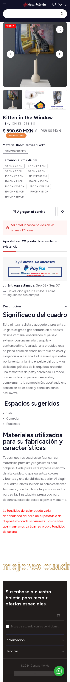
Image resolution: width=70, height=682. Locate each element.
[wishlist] (54, 5)
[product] (59, 29)
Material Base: (24, 145)
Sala (9, 413)
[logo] (35, 4)
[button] (5, 5)
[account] (60, 4)
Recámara (13, 424)
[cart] (65, 5)
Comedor (12, 418)
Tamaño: (20, 160)
